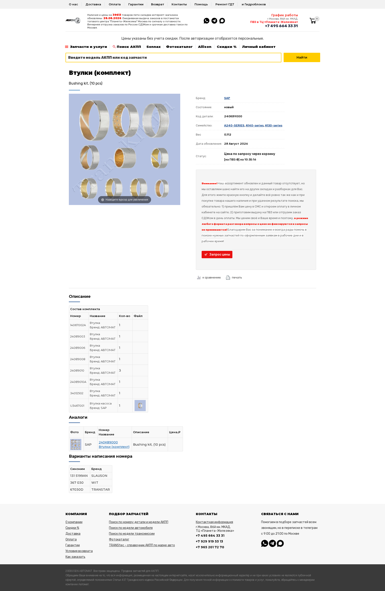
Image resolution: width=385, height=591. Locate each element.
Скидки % (227, 47)
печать (237, 277)
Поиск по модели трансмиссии (132, 534)
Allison (204, 47)
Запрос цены (219, 254)
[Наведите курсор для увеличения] (124, 149)
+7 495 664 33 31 (281, 26)
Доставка (93, 4)
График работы (284, 15)
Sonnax (153, 47)
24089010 (77, 370)
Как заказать (75, 557)
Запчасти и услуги (88, 47)
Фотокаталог (179, 47)
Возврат (157, 4)
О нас (73, 4)
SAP (227, 98)
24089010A (78, 382)
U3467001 (77, 405)
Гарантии (135, 4)
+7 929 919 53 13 (209, 541)
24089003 (77, 336)
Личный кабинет (259, 47)
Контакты (179, 4)
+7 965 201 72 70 (210, 547)
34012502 (76, 393)
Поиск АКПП (129, 47)
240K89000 (108, 442)
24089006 (77, 347)
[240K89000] (140, 405)
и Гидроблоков (254, 4)
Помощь (201, 4)
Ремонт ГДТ (224, 4)
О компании (74, 522)
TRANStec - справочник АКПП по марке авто (142, 545)
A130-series (273, 125)
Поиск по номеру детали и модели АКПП (138, 522)
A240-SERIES (234, 125)
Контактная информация (214, 522)
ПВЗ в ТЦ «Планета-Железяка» (274, 22)
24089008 (77, 359)
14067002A (78, 325)
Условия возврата (79, 551)
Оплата (115, 4)
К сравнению (212, 277)
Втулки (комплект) (114, 447)
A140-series (255, 125)
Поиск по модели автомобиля (131, 528)
